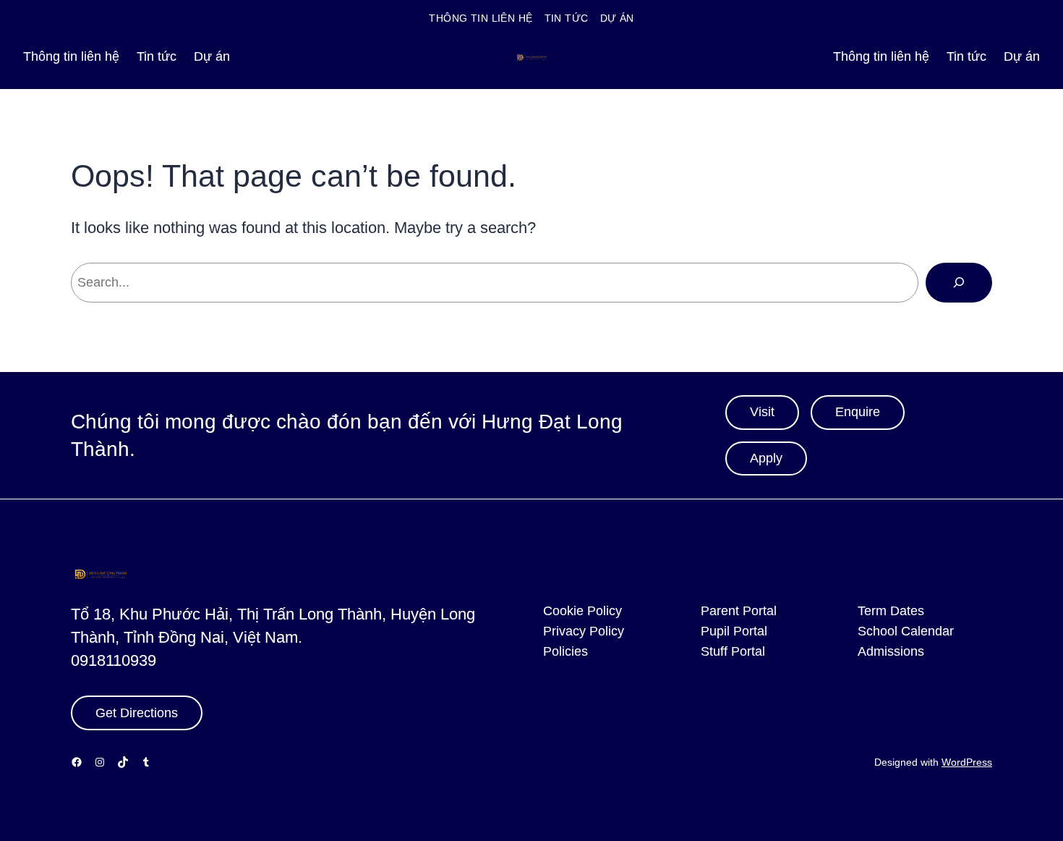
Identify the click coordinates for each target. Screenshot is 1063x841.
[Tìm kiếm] (959, 282)
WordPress (967, 762)
